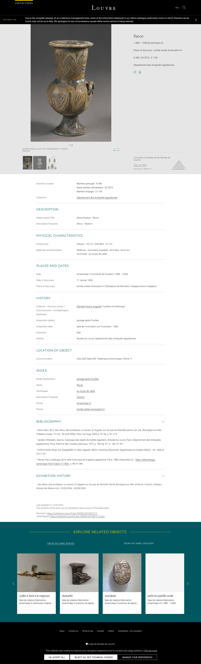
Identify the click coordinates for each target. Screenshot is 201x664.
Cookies (100, 631)
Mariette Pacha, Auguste (89, 306)
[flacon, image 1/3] (27, 163)
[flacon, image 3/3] (52, 163)
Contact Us (73, 631)
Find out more (150, 650)
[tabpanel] (100, 583)
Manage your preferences (137, 657)
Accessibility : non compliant (130, 631)
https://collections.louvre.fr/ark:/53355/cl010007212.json (77, 516)
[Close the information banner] (196, 19)
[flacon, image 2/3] (40, 163)
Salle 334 (140, 165)
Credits (111, 631)
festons (81, 397)
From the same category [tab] (139, 543)
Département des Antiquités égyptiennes (97, 197)
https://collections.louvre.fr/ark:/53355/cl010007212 (72, 513)
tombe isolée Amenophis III (91, 409)
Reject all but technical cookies (94, 657)
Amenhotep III (84, 403)
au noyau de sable (86, 391)
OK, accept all (57, 657)
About (62, 631)
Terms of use (87, 631)
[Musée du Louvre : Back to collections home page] (103, 7)
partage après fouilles (88, 379)
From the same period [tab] (60, 543)
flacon (80, 385)
